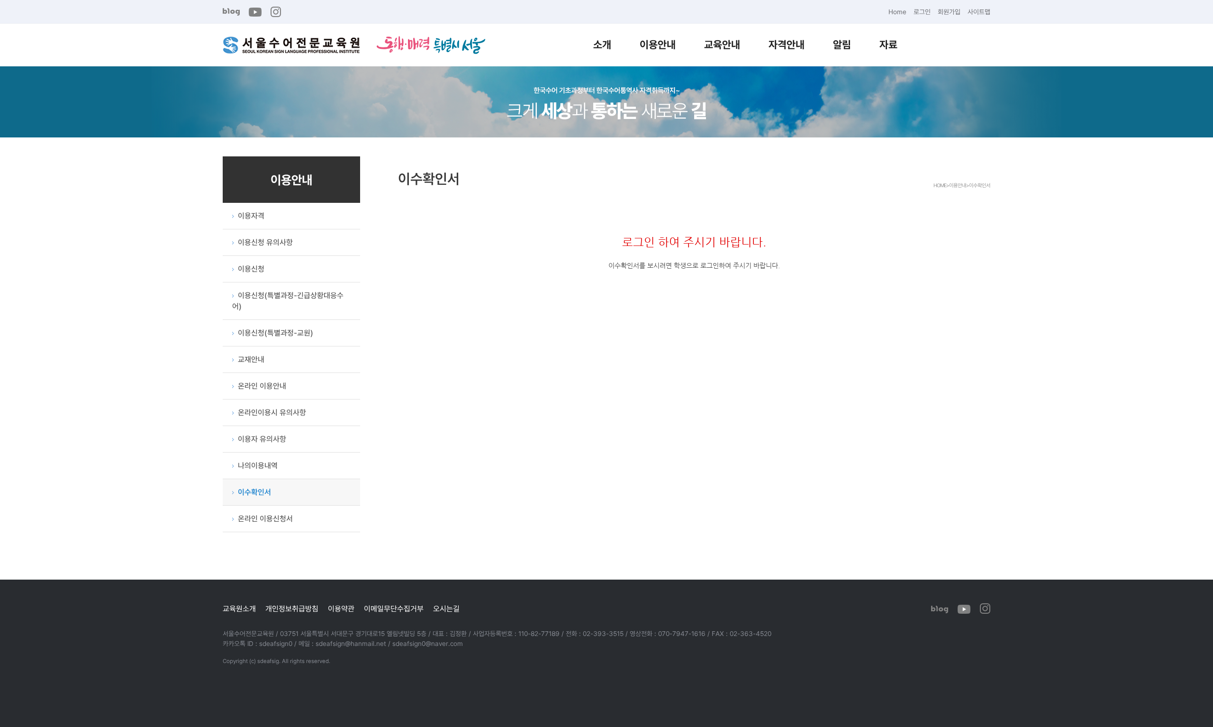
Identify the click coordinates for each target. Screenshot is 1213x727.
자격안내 (787, 44)
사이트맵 (979, 11)
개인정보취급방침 (291, 608)
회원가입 (949, 11)
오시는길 (446, 608)
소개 (602, 44)
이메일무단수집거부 (394, 608)
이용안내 (658, 44)
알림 (842, 44)
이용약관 (341, 608)
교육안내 (722, 44)
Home (897, 11)
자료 (888, 44)
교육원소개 (239, 608)
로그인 (922, 11)
